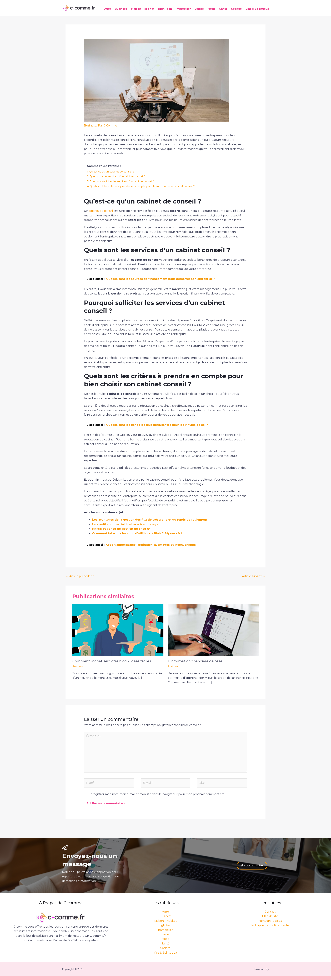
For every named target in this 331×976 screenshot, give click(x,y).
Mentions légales (270, 920)
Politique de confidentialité (270, 925)
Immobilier (183, 8)
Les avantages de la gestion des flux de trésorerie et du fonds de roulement (149, 519)
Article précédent (80, 576)
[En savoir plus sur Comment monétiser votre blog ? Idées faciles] (117, 630)
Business (121, 8)
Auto (107, 8)
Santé (223, 8)
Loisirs (199, 8)
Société (236, 8)
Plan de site (270, 916)
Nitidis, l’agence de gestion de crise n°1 (121, 528)
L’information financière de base (195, 661)
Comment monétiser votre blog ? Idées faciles (111, 661)
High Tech (165, 8)
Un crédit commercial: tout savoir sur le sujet (126, 524)
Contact (270, 911)
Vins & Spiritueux (257, 8)
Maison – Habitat (142, 8)
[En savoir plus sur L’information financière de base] (213, 630)
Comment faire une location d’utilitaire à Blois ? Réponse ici (137, 533)
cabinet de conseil (101, 210)
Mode (211, 8)
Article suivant (253, 576)
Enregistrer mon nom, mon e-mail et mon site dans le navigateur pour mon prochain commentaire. (157, 794)
